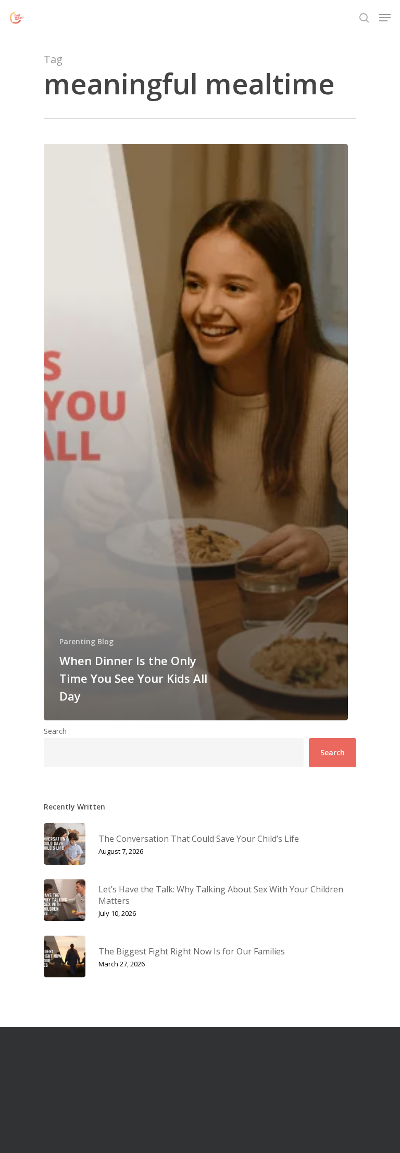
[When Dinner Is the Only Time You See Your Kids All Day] (196, 432)
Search (55, 731)
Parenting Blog (86, 641)
